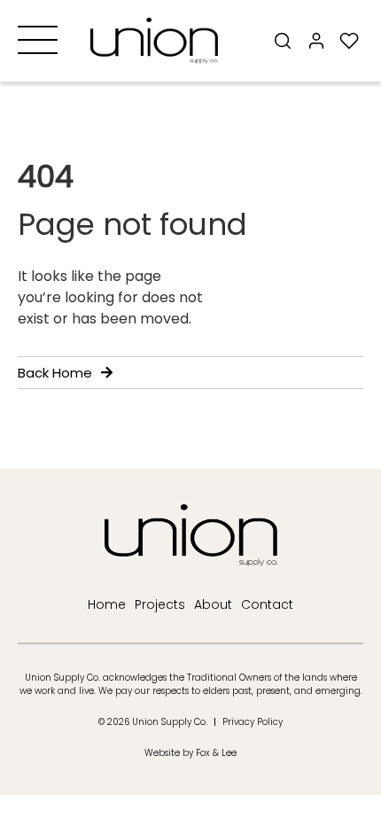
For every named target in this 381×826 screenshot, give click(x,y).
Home (107, 604)
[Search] (283, 41)
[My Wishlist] (349, 41)
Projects (160, 604)
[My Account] (315, 41)
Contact (267, 604)
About (213, 604)
